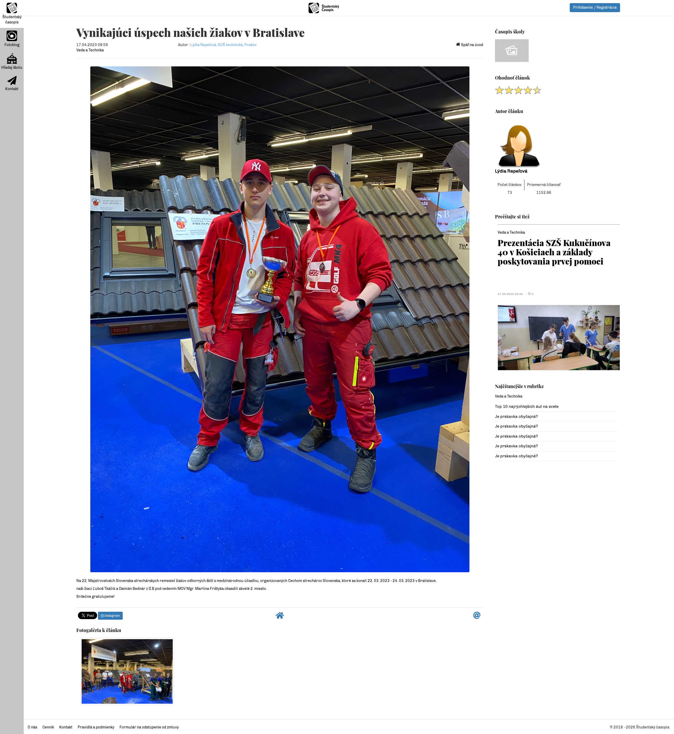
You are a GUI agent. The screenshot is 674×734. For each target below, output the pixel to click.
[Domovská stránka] (280, 617)
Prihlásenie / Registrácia (595, 7)
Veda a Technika (90, 50)
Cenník (48, 727)
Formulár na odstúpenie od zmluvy (149, 727)
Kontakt (11, 89)
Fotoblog (11, 45)
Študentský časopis (12, 20)
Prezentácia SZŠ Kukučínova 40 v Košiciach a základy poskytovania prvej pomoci (554, 252)
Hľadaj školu (11, 67)
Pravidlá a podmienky (96, 727)
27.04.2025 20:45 (510, 294)
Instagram (112, 616)
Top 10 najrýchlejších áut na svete (526, 406)
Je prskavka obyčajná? (516, 416)
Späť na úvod (471, 45)
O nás (32, 727)
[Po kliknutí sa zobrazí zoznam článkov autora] (556, 143)
